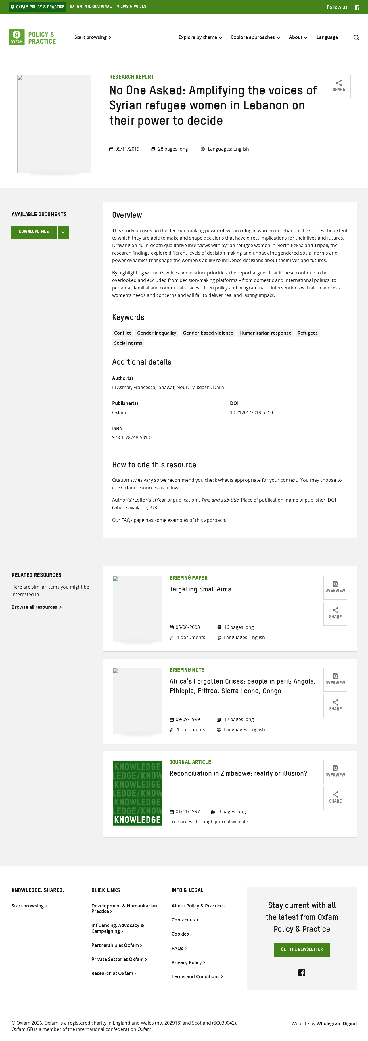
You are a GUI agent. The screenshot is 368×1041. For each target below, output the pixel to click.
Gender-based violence (208, 333)
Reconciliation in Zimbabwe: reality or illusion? (238, 775)
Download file (34, 232)
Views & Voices (131, 7)
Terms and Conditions (196, 976)
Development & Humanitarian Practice (124, 908)
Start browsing (90, 37)
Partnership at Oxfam (115, 945)
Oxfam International (91, 7)
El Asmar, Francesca (133, 387)
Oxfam (119, 412)
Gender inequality (156, 333)
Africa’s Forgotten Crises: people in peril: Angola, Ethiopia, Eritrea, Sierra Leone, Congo (243, 687)
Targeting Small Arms (200, 590)
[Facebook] (357, 7)
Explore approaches (253, 37)
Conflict (122, 333)
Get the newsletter (302, 950)
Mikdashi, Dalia (207, 387)
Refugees (308, 333)
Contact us (183, 920)
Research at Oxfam (112, 973)
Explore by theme (198, 37)
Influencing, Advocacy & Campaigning (117, 928)
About (295, 37)
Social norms (128, 343)
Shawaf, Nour (173, 387)
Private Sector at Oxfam (117, 959)
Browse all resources (34, 607)
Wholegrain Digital (336, 1023)
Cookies (180, 934)
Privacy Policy (187, 962)
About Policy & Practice (197, 906)
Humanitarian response (265, 333)
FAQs (127, 520)
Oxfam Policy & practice (40, 8)
